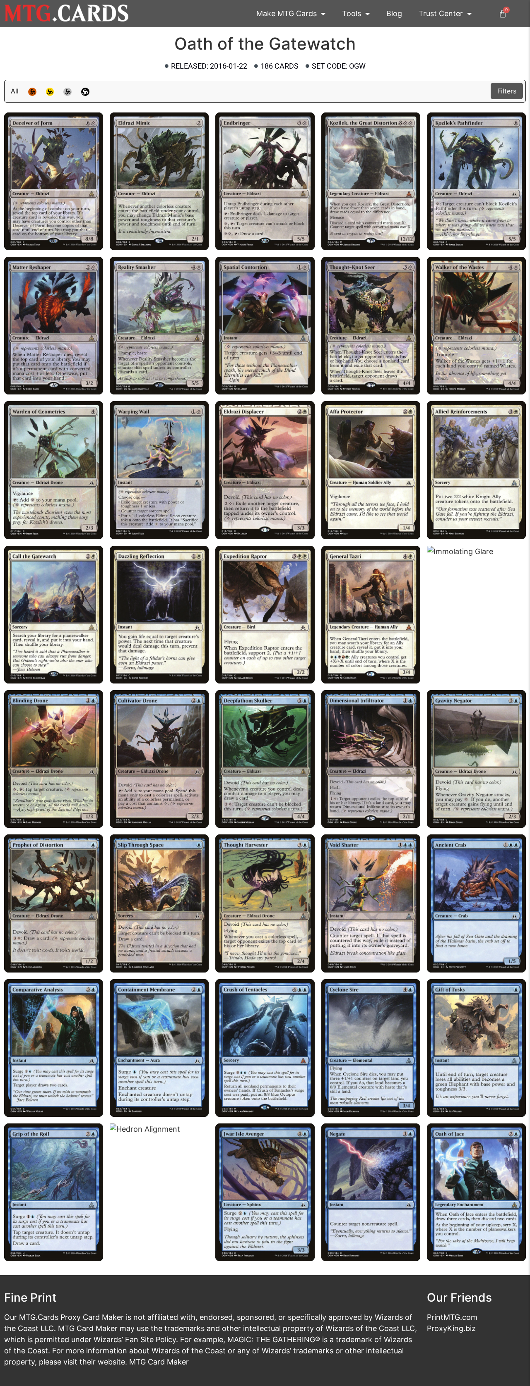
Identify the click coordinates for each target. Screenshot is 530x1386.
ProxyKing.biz (451, 1328)
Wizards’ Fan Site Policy (135, 1339)
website (111, 1361)
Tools (351, 13)
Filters (506, 91)
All (15, 91)
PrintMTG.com (452, 1317)
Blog (394, 13)
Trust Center (441, 13)
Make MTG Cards (286, 13)
